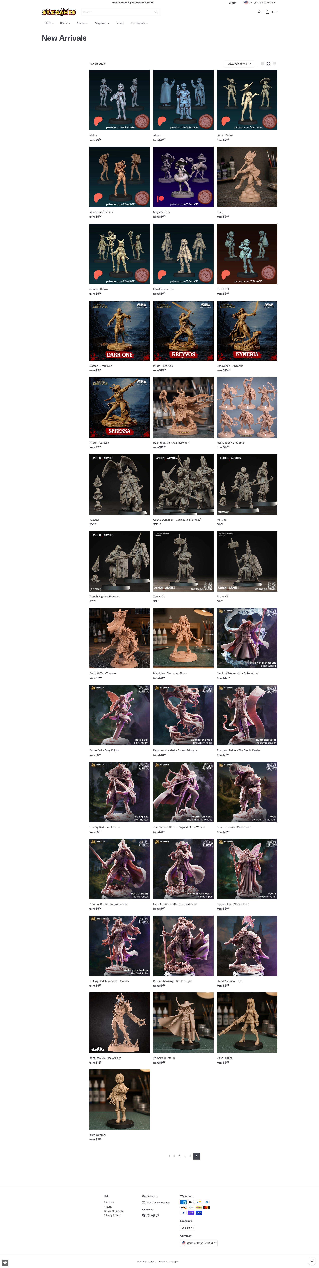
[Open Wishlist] (5, 1263)
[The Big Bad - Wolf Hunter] (119, 799)
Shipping (109, 1202)
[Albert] (183, 107)
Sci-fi (64, 23)
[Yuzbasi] (119, 492)
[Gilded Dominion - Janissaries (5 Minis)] (183, 492)
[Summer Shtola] (119, 261)
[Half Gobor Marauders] (247, 415)
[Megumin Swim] (183, 184)
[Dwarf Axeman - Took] (247, 953)
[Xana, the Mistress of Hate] (119, 1030)
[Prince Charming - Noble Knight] (183, 953)
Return (108, 1206)
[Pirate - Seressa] (119, 415)
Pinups (120, 23)
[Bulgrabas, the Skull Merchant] (183, 415)
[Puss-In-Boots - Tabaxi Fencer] (119, 876)
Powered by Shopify (169, 1261)
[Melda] (119, 107)
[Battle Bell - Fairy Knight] (119, 722)
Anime (81, 23)
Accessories (138, 23)
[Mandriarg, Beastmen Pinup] (183, 645)
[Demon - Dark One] (119, 338)
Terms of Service (114, 1211)
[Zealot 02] (183, 568)
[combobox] (120, 12)
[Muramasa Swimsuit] (119, 184)
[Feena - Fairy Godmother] (247, 876)
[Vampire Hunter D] (183, 1030)
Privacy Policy (112, 1215)
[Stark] (247, 184)
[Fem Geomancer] (183, 261)
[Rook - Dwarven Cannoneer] (247, 799)
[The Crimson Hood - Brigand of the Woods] (183, 799)
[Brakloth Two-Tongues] (119, 645)
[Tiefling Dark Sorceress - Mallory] (119, 953)
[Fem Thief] (247, 261)
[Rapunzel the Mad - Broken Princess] (183, 722)
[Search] (156, 12)
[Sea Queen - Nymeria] (247, 338)
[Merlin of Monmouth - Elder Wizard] (247, 645)
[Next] (196, 1156)
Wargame (100, 23)
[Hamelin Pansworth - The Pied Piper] (183, 876)
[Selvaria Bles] (247, 1030)
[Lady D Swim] (247, 107)
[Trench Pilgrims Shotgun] (119, 568)
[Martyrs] (247, 492)
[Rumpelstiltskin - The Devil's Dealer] (247, 722)
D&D (48, 23)
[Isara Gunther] (119, 1107)
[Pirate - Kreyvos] (183, 338)
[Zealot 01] (247, 568)
